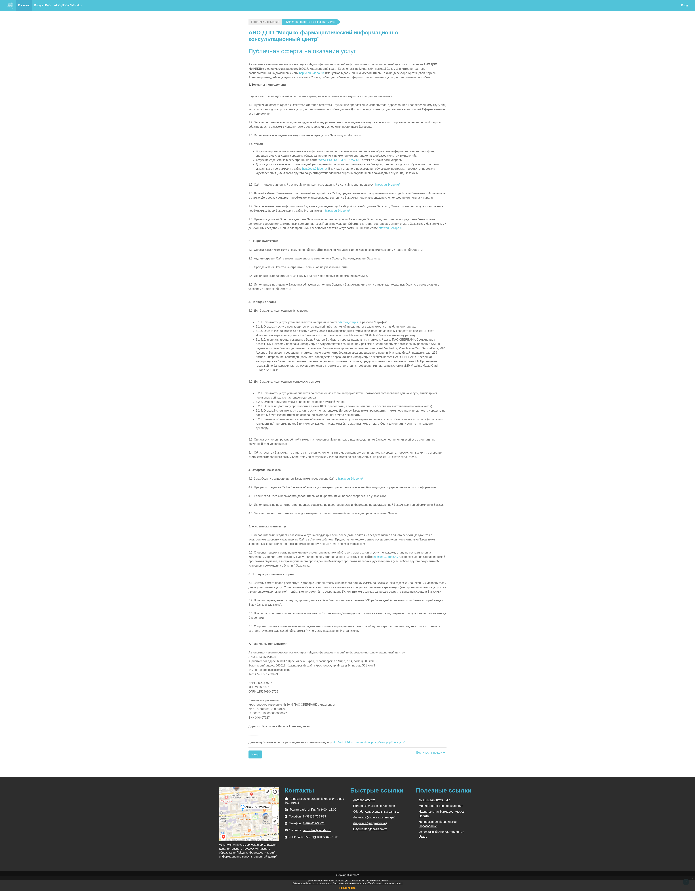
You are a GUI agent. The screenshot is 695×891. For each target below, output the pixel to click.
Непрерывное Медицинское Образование (438, 824)
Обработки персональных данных (385, 883)
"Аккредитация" (348, 322)
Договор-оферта (364, 800)
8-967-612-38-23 (314, 823)
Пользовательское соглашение (374, 805)
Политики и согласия (265, 21)
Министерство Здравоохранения (441, 805)
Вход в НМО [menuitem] (42, 5)
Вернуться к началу (429, 752)
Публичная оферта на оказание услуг (312, 883)
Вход (684, 5)
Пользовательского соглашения (349, 883)
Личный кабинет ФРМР (434, 800)
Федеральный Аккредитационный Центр (441, 834)
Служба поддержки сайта (370, 829)
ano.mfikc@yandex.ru (317, 830)
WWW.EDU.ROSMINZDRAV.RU (339, 160)
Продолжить (347, 887)
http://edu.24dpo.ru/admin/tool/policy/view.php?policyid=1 (369, 742)
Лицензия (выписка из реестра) (374, 817)
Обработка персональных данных (376, 811)
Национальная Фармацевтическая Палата (442, 813)
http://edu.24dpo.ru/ (311, 73)
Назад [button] (255, 754)
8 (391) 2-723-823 (314, 816)
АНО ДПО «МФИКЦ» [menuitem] (68, 5)
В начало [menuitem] (24, 5)
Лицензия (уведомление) (370, 823)
